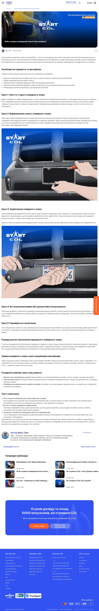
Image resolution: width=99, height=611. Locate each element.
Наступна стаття (88, 447)
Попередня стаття (11, 447)
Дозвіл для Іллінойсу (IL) (36, 569)
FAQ (6, 585)
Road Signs (32, 574)
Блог (6, 577)
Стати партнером (10, 563)
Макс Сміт (8, 50)
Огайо (80, 566)
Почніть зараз (39, 526)
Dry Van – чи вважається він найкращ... (32, 481)
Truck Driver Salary (84, 569)
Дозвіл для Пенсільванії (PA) (37, 560)
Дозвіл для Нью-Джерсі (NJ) (37, 563)
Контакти (7, 588)
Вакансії (7, 574)
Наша (9, 560)
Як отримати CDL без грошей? (78, 481)
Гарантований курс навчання (60, 566)
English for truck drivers (59, 557)
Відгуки (7, 583)
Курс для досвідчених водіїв (60, 563)
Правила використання (52, 609)
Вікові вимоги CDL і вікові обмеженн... (31, 462)
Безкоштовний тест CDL (36, 557)
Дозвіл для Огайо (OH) (35, 571)
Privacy (88, 609)
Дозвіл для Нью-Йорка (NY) (37, 566)
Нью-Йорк (82, 563)
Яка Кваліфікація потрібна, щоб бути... (82, 462)
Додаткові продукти (11, 571)
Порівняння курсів (10, 569)
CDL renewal (82, 571)
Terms (92, 609)
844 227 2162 (71, 2)
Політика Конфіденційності (66, 609)
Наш (8, 8)
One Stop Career (10, 580)
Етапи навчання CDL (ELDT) (13, 557)
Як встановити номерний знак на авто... (33, 471)
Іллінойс (81, 557)
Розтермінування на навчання (13, 566)
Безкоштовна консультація (60, 526)
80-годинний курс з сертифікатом (62, 579)
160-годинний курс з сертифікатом (62, 568)
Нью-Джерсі (83, 560)
